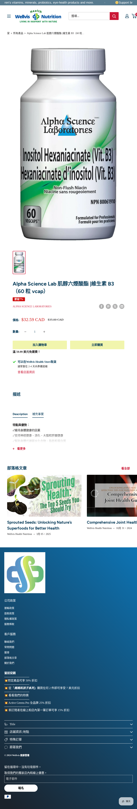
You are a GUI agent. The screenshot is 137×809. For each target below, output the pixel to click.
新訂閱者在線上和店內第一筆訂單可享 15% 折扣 (39, 710)
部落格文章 (10, 658)
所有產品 (18, 33)
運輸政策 (9, 608)
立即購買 (97, 344)
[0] (134, 16)
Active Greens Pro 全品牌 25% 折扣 (29, 702)
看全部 (126, 468)
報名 (21, 788)
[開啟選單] (9, 16)
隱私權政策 (10, 618)
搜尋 (6, 652)
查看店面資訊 (26, 372)
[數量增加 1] (44, 331)
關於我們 (9, 663)
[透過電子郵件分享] (121, 306)
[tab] (20, 415)
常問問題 (9, 647)
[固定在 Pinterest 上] (108, 306)
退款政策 (9, 613)
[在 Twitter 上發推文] (115, 306)
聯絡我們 (9, 641)
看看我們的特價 (19, 695)
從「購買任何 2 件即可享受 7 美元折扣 (44, 688)
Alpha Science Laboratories (32, 306)
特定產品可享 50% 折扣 (22, 680)
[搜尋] (114, 16)
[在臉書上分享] (101, 306)
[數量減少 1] (25, 331)
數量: (16, 331)
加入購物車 (40, 344)
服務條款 (9, 624)
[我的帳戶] (127, 16)
